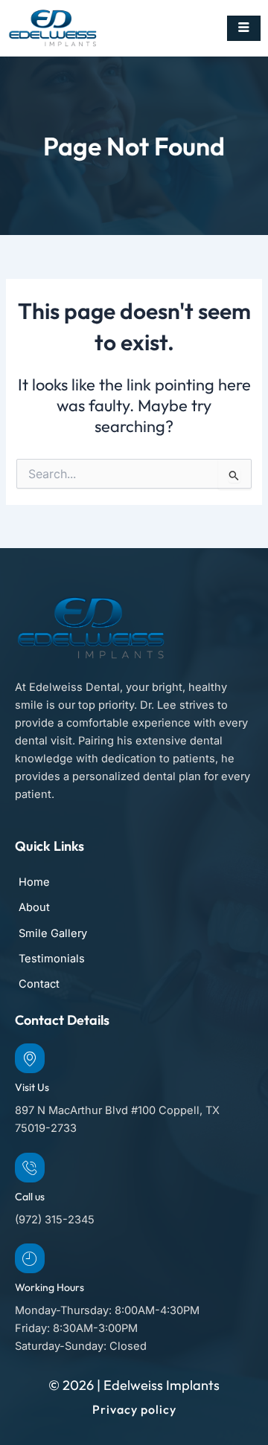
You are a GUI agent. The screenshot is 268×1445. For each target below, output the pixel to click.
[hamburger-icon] (244, 28)
